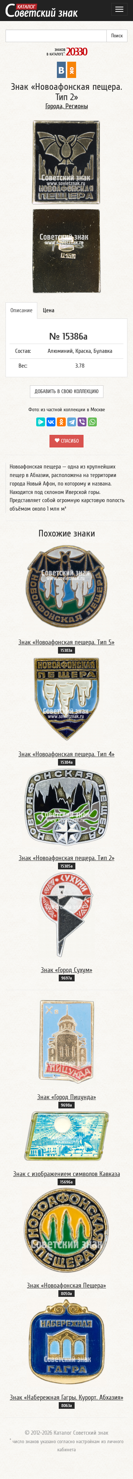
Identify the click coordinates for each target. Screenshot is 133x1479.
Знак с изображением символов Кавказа (66, 1174)
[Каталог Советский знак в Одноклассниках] (71, 69)
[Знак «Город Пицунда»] (66, 1041)
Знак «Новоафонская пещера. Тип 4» (66, 754)
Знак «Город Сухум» (66, 970)
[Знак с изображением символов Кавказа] (66, 1135)
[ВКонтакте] (51, 422)
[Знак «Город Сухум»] (66, 914)
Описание (21, 310)
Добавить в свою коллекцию (67, 392)
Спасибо (69, 441)
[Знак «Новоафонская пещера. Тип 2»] (66, 806)
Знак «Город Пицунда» (66, 1097)
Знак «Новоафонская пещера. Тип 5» (66, 642)
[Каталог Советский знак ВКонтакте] (61, 69)
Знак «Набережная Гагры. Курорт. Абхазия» (66, 1397)
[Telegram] (71, 422)
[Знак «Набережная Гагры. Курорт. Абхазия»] (67, 1342)
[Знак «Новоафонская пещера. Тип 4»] (66, 698)
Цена (48, 310)
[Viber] (82, 422)
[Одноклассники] (61, 422)
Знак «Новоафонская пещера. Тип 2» (67, 858)
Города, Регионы (66, 106)
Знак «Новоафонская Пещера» (66, 1285)
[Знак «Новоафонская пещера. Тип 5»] (66, 586)
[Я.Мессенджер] (40, 422)
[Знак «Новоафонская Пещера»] (66, 1230)
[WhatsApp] (92, 422)
